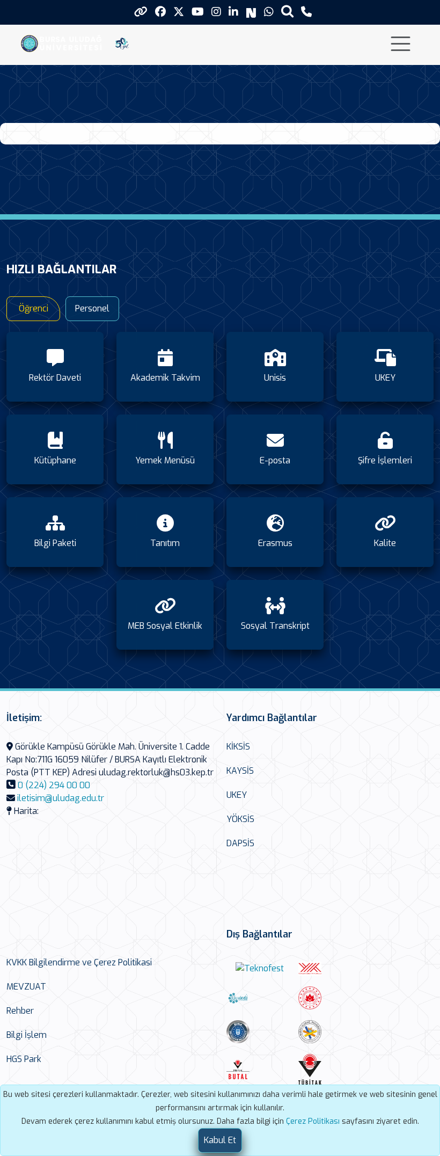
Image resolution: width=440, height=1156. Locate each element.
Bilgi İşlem (26, 1035)
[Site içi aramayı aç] (287, 11)
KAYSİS (240, 770)
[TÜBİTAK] (331, 1069)
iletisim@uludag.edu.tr (60, 798)
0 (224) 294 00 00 (54, 785)
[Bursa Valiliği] (331, 997)
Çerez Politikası (313, 1121)
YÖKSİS (240, 819)
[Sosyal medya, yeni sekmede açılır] (160, 12)
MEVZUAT (26, 986)
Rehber (20, 1010)
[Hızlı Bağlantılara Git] (141, 11)
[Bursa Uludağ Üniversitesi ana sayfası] (64, 43)
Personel (92, 308)
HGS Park (23, 1059)
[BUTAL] (259, 1069)
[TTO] (331, 1031)
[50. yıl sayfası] (122, 43)
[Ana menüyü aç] (400, 44)
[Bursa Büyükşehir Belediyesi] (259, 1031)
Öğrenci (33, 308)
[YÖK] (331, 969)
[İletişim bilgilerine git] (306, 12)
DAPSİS (240, 843)
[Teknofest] (260, 969)
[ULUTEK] (259, 998)
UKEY (236, 795)
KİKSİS (238, 746)
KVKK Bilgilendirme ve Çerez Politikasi (79, 962)
